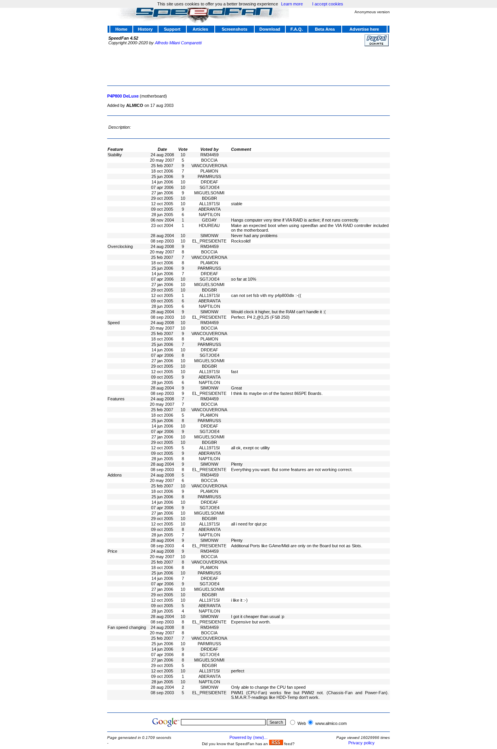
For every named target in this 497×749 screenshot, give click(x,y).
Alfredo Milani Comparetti (178, 42)
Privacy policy (361, 742)
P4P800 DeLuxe (123, 96)
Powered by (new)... (248, 737)
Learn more (292, 4)
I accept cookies (327, 4)
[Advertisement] (248, 64)
